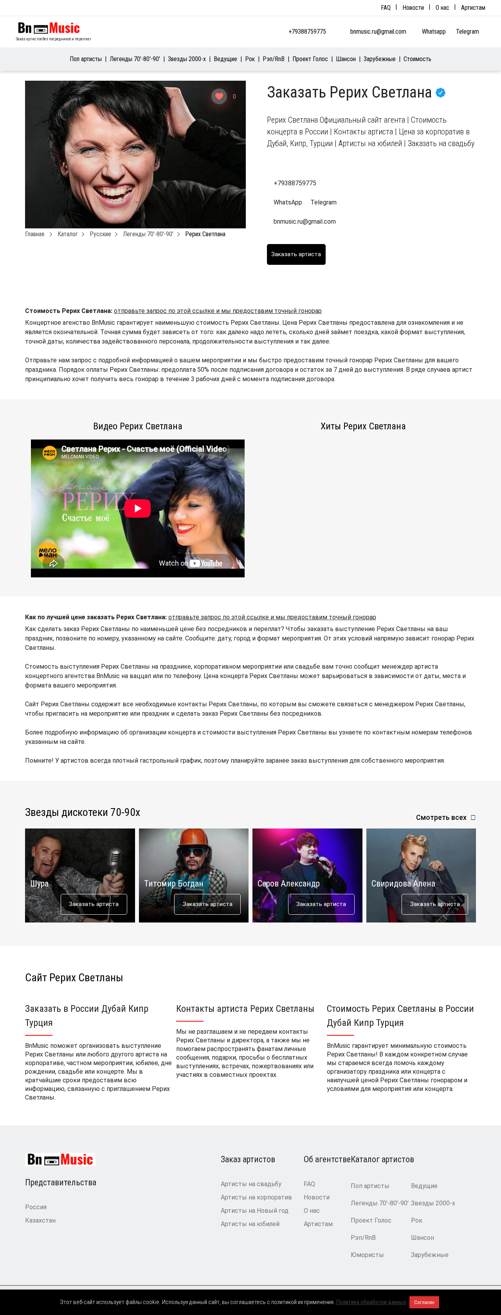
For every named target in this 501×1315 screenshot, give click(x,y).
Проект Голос (310, 59)
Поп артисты (86, 59)
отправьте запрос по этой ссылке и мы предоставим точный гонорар (218, 311)
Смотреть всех (441, 817)
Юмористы (367, 1255)
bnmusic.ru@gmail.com (378, 31)
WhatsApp (288, 202)
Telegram (468, 31)
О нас (442, 7)
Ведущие (225, 59)
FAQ (386, 7)
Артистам (473, 7)
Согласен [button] (424, 1302)
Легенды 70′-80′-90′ (135, 59)
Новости (413, 7)
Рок (250, 59)
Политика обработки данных (371, 1302)
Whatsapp (434, 31)
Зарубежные (380, 59)
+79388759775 (307, 31)
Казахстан (40, 1220)
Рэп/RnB (274, 59)
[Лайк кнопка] (219, 96)
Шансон (346, 59)
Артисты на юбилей (250, 1224)
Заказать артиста (94, 904)
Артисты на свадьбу (251, 1184)
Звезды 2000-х (187, 59)
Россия (36, 1207)
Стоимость (417, 59)
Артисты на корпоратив (256, 1197)
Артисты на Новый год (254, 1210)
